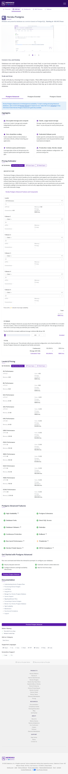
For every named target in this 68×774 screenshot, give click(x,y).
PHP (30, 647)
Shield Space (42, 165)
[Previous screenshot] (29, 55)
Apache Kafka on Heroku (34, 684)
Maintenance (7, 608)
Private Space (31, 165)
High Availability (8, 606)
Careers (34, 727)
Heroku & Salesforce (34, 723)
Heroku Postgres (34, 680)
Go (12, 647)
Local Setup (7, 589)
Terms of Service (22, 767)
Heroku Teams (34, 694)
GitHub (35, 750)
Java (18, 647)
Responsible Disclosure (45, 767)
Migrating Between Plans (11, 599)
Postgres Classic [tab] (55, 96)
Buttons (49, 9)
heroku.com (10, 767)
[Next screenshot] (38, 55)
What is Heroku (34, 721)
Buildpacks (27, 9)
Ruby (44, 647)
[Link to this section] (11, 113)
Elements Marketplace (34, 696)
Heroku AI (34, 675)
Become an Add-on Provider (42, 662)
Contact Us (34, 741)
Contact (59, 767)
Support (6, 613)
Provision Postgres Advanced (11, 574)
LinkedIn (38, 750)
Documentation (34, 704)
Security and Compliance (11, 611)
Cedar (5, 655)
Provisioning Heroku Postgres (12, 586)
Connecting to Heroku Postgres (12, 601)
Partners (34, 729)
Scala (50, 647)
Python (37, 647)
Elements (7, 9)
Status (34, 739)
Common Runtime (18, 165)
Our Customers (34, 725)
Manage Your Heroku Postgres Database (15, 594)
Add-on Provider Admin (23, 662)
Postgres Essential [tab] (34, 96)
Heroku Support (24, 106)
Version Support (8, 596)
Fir (11, 655)
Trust (54, 767)
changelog (53, 106)
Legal (15, 767)
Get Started (34, 713)
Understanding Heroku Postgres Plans (14, 584)
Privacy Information (33, 767)
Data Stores (6, 640)
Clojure (6, 647)
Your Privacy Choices (41, 769)
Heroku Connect (34, 690)
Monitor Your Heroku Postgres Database (15, 604)
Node (24, 647)
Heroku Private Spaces (34, 688)
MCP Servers (38, 9)
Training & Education (34, 708)
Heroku (8, 3)
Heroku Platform (34, 673)
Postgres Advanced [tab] (12, 96)
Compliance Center (34, 706)
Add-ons (17, 9)
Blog (34, 710)
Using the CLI (8, 591)
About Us (34, 719)
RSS (30, 750)
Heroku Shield (34, 692)
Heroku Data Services (34, 677)
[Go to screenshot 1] (32, 55)
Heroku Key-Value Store (34, 682)
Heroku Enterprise (34, 686)
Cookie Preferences (26, 769)
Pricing (34, 698)
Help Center (34, 737)
